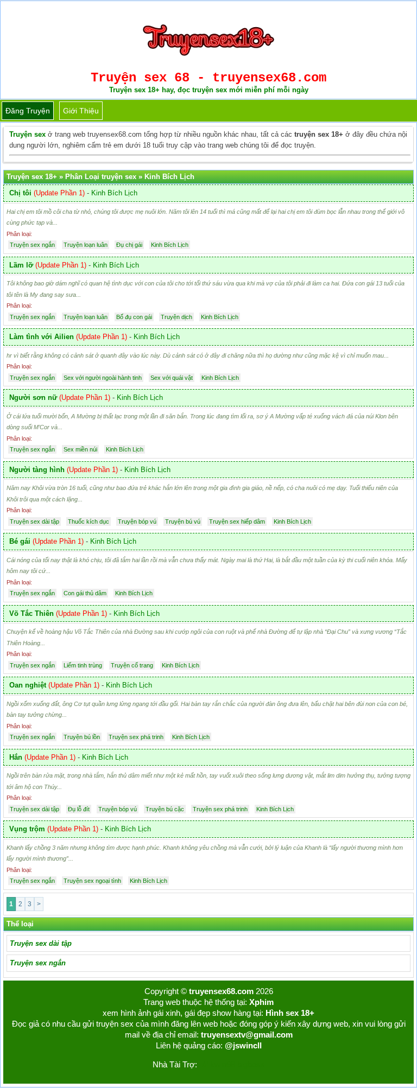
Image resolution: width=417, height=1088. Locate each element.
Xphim (261, 1002)
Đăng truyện (27, 110)
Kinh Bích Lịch (114, 193)
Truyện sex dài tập (41, 943)
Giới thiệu (81, 110)
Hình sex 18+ (290, 1012)
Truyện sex (27, 134)
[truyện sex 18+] (208, 60)
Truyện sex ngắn (38, 963)
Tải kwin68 (216, 1064)
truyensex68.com (221, 991)
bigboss (251, 1064)
